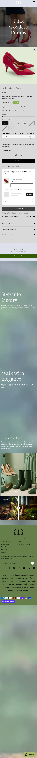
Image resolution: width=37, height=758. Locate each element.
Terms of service (5, 541)
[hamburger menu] (4, 2)
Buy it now (18, 161)
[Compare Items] (19, 508)
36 (11, 123)
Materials (3, 552)
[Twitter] (34, 217)
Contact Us (22, 539)
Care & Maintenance (9, 229)
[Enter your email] (32, 563)
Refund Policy (5, 547)
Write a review (18, 256)
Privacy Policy (5, 544)
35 (4, 123)
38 (25, 123)
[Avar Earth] (18, 2)
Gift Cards (4, 549)
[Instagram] (19, 568)
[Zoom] (18, 65)
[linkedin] (29, 568)
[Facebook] (31, 217)
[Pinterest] (24, 568)
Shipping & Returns (24, 544)
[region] (18, 136)
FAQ (20, 541)
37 (18, 123)
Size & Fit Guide (7, 235)
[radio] (5, 133)
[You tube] (33, 568)
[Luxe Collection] (4, 455)
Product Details (7, 224)
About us (3, 539)
